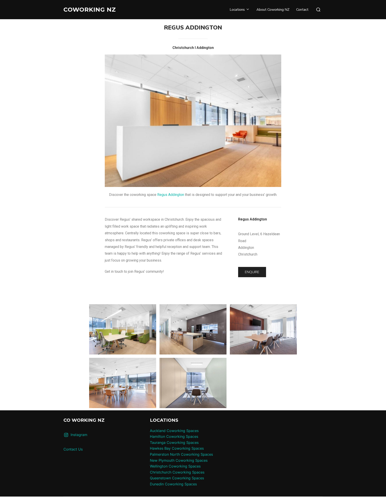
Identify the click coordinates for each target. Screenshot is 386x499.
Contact (302, 9)
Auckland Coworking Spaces (174, 430)
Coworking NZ (89, 9)
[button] (252, 272)
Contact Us (73, 449)
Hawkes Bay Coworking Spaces (177, 448)
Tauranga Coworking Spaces (174, 442)
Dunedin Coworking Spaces (173, 484)
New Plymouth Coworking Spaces (179, 460)
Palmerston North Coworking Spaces (181, 454)
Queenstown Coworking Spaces (177, 478)
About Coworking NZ (273, 9)
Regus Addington (170, 195)
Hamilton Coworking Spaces (174, 436)
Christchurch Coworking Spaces (177, 472)
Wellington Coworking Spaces (175, 466)
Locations (237, 9)
